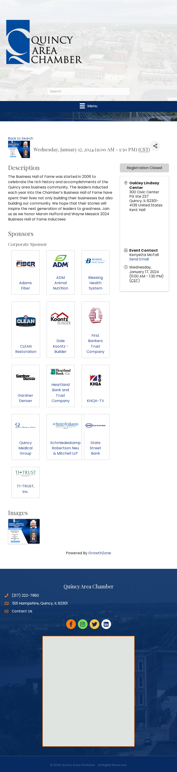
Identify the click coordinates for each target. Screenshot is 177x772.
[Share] (155, 146)
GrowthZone (99, 553)
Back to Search (20, 138)
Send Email (139, 259)
